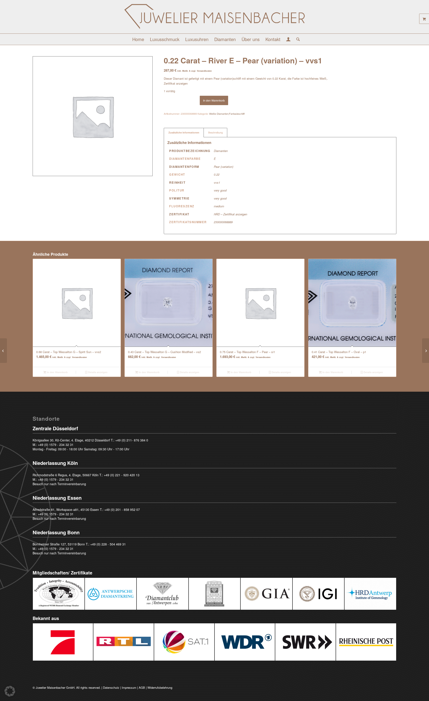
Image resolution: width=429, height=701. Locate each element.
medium (219, 206)
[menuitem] (138, 39)
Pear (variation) (223, 166)
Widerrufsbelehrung (159, 687)
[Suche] (296, 39)
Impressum (129, 687)
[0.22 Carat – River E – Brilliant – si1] (425, 350)
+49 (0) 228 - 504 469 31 (108, 544)
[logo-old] (214, 18)
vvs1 (217, 182)
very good (220, 190)
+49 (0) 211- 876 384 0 (131, 440)
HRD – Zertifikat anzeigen (230, 214)
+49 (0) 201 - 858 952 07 (122, 509)
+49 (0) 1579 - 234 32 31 (56, 444)
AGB (142, 687)
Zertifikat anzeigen (176, 83)
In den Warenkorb (214, 100)
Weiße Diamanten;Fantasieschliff (227, 113)
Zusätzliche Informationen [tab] (183, 132)
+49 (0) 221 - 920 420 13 (121, 475)
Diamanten (221, 151)
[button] (10, 691)
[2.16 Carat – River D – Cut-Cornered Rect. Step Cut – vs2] (3, 350)
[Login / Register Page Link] (288, 39)
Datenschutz (111, 687)
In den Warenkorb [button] (57, 372)
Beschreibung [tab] (215, 132)
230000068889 (223, 222)
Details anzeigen (97, 372)
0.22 (216, 174)
